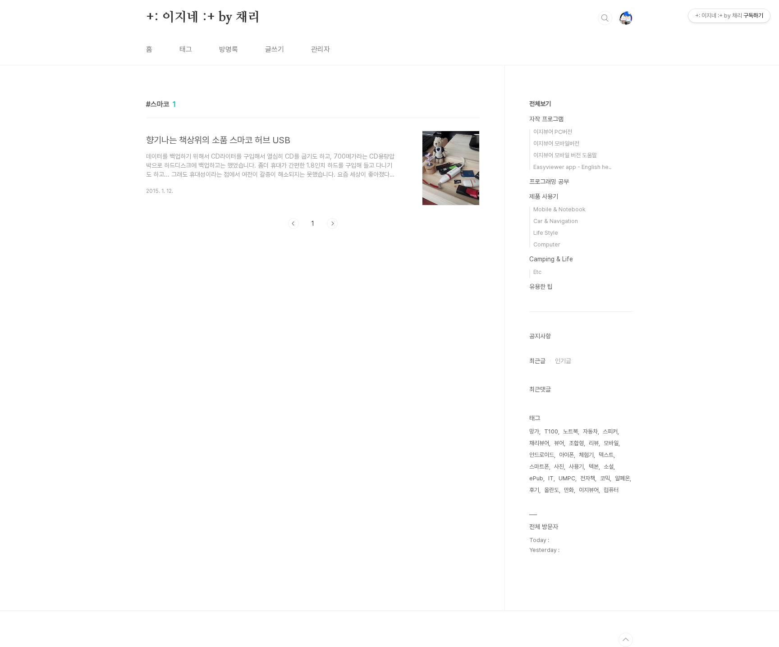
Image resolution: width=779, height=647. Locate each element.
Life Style (545, 232)
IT (551, 478)
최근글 (537, 361)
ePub (536, 478)
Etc (537, 272)
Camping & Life (551, 259)
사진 (559, 466)
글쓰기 (274, 49)
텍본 (594, 466)
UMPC (567, 478)
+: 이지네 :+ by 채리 (203, 17)
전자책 (587, 478)
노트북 (570, 431)
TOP (626, 640)
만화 (569, 490)
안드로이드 (541, 454)
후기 (534, 490)
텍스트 (606, 454)
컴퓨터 (611, 490)
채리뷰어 (539, 443)
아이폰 (566, 454)
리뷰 (594, 443)
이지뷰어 (589, 490)
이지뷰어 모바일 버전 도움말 (565, 155)
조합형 (576, 443)
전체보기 (540, 103)
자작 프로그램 (546, 119)
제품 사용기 (543, 196)
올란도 (551, 490)
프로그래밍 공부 (549, 181)
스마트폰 (539, 466)
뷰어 (559, 443)
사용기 (576, 466)
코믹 (605, 478)
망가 (534, 431)
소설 (609, 466)
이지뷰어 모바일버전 (556, 143)
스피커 (610, 431)
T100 (551, 431)
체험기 (586, 454)
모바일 (611, 443)
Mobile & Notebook (559, 209)
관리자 (320, 49)
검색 (605, 18)
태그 (185, 49)
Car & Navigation (555, 221)
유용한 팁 (541, 286)
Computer (546, 244)
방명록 (228, 49)
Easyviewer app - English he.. (572, 167)
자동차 (590, 431)
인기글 (563, 361)
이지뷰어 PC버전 (552, 131)
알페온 (622, 478)
